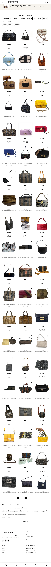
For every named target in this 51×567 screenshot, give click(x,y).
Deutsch (22, 560)
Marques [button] (3, 555)
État (35, 18)
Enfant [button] (3, 552)
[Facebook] (3, 541)
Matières (45, 18)
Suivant (32, 498)
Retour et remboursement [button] (31, 550)
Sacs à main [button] (10, 24)
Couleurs (39, 18)
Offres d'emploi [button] (29, 537)
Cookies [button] (28, 554)
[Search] (43, 2)
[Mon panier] (48, 2)
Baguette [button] (16, 24)
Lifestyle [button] (3, 554)
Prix (3, 21)
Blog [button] (27, 539)
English (14, 560)
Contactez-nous (29, 536)
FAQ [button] (27, 534)
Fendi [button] (4, 24)
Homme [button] (3, 550)
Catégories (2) (15, 18)
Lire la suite (25, 521)
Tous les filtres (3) (7, 18)
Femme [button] (3, 548)
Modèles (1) (29, 18)
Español (37, 560)
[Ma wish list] (45, 2)
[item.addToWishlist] (48, 30)
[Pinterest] (8, 541)
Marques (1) (23, 18)
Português (32, 560)
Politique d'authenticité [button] (31, 552)
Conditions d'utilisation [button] (31, 548)
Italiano (27, 560)
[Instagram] (6, 541)
